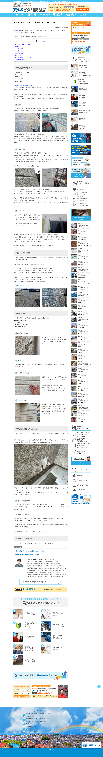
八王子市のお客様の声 (21, 59)
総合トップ (19, 15)
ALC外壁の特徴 (19, 53)
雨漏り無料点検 (30, 716)
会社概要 (83, 15)
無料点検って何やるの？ (57, 14)
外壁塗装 (17, 46)
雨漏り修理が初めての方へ (32, 14)
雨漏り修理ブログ (31, 726)
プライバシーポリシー (32, 731)
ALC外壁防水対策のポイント (22, 44)
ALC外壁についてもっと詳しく (23, 285)
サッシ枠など (18, 51)
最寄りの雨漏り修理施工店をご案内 (36, 721)
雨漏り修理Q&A (45, 15)
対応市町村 (29, 724)
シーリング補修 (19, 48)
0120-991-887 (30, 589)
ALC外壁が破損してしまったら (23, 57)
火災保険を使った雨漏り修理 (70, 14)
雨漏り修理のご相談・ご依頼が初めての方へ (38, 713)
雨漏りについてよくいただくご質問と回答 (37, 718)
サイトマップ (29, 734)
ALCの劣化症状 (19, 55)
